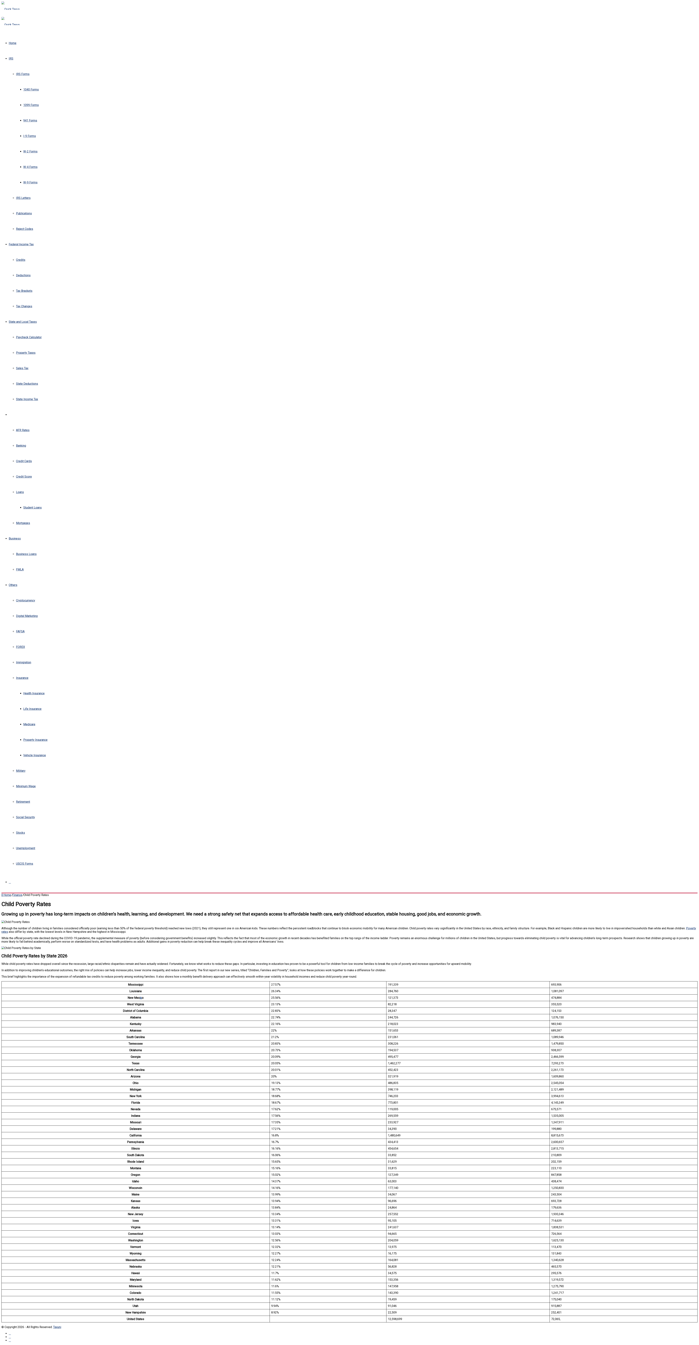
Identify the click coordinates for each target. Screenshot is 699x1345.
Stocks (20, 832)
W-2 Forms (30, 151)
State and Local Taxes (23, 321)
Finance (14, 414)
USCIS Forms (24, 863)
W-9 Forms (30, 182)
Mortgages (23, 523)
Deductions (23, 275)
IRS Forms (22, 74)
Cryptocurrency (25, 600)
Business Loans (26, 554)
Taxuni (57, 1327)
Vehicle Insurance (34, 755)
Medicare (29, 724)
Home (12, 43)
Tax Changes (24, 306)
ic (141, 997)
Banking (21, 445)
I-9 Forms (29, 136)
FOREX (20, 647)
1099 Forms (31, 105)
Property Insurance (35, 740)
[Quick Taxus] (10, 9)
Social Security (25, 817)
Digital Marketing (27, 616)
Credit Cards (24, 461)
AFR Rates (22, 430)
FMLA (20, 569)
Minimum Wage (26, 786)
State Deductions (27, 383)
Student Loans (32, 507)
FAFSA (20, 631)
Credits (20, 260)
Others (13, 585)
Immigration (23, 662)
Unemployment (25, 848)
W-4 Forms (30, 167)
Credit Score (24, 476)
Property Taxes (25, 352)
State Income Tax (27, 399)
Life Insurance (32, 709)
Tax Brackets (24, 291)
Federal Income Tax (21, 244)
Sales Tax (22, 368)
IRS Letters (23, 198)
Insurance (22, 678)
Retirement (23, 801)
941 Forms (30, 120)
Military (20, 771)
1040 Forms (31, 89)
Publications (24, 213)
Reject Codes (24, 229)
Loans (20, 492)
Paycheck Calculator (29, 337)
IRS (11, 58)
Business (15, 538)
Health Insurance (34, 693)
